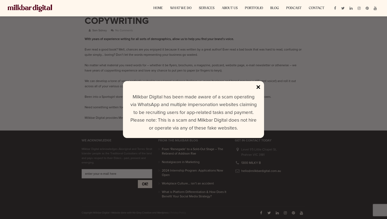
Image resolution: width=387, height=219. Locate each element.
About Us (230, 8)
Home (158, 8)
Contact (316, 8)
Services (206, 8)
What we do (180, 8)
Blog (274, 8)
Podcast (294, 8)
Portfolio (254, 8)
